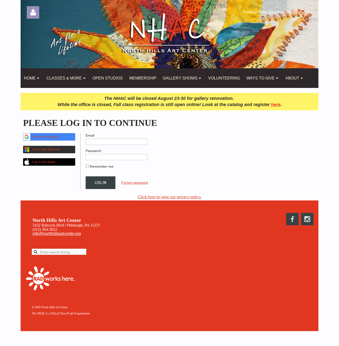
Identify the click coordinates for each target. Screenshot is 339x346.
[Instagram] (307, 219)
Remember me (101, 166)
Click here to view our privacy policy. (170, 197)
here (275, 104)
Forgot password (134, 183)
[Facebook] (292, 219)
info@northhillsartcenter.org (57, 233)
